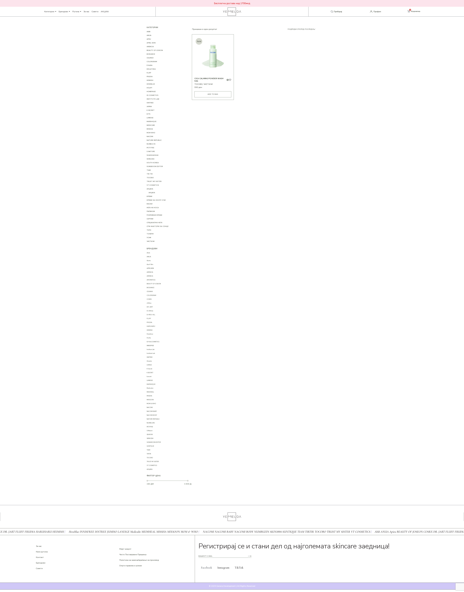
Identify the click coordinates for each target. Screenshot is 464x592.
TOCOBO (198, 84)
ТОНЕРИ (150, 234)
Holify (149, 88)
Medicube (150, 388)
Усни (149, 238)
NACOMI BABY (152, 411)
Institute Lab (153, 99)
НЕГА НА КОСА (153, 208)
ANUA (149, 35)
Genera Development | (226, 586)
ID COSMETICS (153, 95)
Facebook (206, 567)
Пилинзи (151, 211)
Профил (377, 11)
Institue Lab (151, 349)
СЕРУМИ (150, 219)
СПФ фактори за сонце (158, 226)
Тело (149, 230)
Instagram (223, 567)
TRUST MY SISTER (154, 181)
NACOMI (150, 407)
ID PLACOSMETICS (153, 342)
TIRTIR (149, 454)
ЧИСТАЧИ (208, 84)
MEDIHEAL (150, 392)
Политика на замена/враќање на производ (139, 560)
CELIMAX (150, 58)
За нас (39, 546)
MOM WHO (151, 133)
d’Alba (150, 65)
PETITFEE (150, 148)
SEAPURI (150, 434)
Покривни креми (154, 215)
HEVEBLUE (151, 84)
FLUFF (149, 73)
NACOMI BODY (152, 415)
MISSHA (150, 129)
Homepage (151, 92)
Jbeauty (149, 361)
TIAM (149, 170)
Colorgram (152, 62)
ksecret (149, 376)
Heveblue (150, 334)
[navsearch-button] (332, 11)
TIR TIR (150, 174)
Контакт (40, 557)
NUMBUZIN (151, 423)
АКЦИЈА (150, 189)
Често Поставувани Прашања (132, 554)
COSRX (149, 299)
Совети (39, 568)
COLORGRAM (151, 295)
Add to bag (213, 94)
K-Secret (149, 369)
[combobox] (301, 29)
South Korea (153, 163)
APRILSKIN (150, 268)
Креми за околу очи (156, 200)
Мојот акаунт (125, 549)
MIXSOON (150, 400)
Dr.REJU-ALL (151, 315)
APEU (149, 39)
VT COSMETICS (153, 185)
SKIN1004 (150, 159)
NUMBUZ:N (151, 144)
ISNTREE (150, 103)
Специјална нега (154, 223)
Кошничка (415, 11)
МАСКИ (150, 204)
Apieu (149, 261)
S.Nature (151, 151)
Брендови (40, 563)
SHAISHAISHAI (153, 155)
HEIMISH (150, 80)
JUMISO (149, 365)
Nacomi (150, 136)
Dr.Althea (151, 69)
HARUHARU (151, 326)
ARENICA (150, 276)
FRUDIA (150, 77)
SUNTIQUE (150, 446)
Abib (149, 32)
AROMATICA (151, 280)
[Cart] (408, 11)
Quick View (227, 80)
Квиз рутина (42, 551)
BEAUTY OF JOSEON (155, 50)
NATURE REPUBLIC (154, 140)
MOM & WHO (151, 404)
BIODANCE (151, 54)
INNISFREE (150, 346)
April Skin (151, 43)
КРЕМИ (149, 196)
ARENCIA (150, 47)
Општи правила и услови (130, 565)
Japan (149, 107)
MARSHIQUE (152, 121)
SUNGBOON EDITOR (155, 166)
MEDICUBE (151, 125)
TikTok (239, 567)
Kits (149, 114)
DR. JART (150, 307)
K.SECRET (151, 110)
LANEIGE (150, 118)
